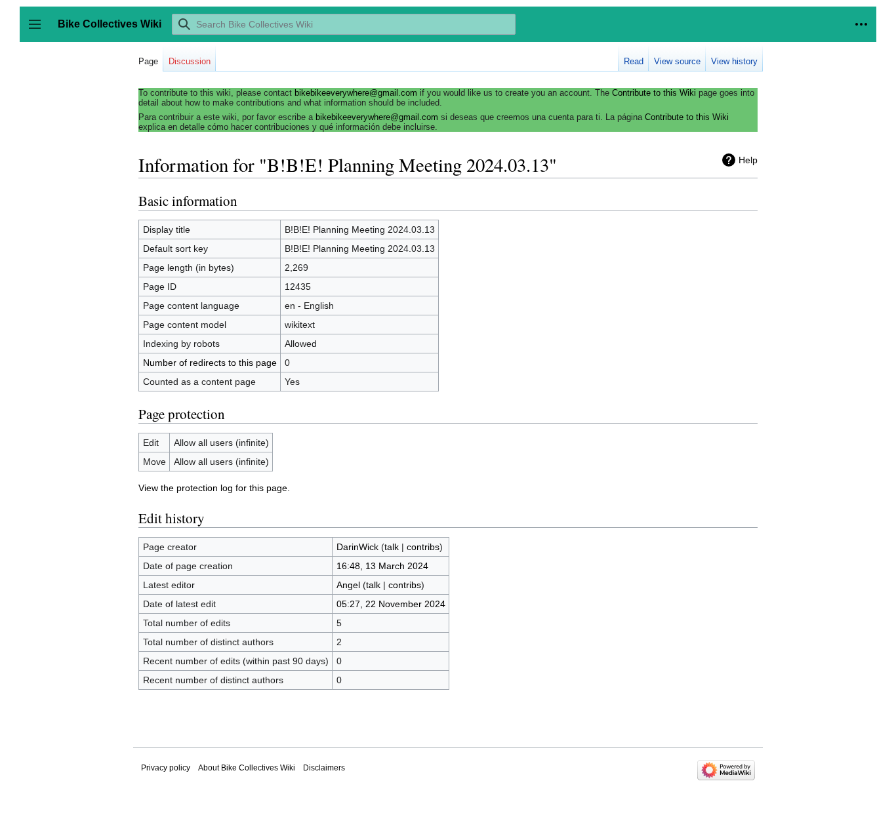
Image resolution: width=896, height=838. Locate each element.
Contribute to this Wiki (654, 93)
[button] (861, 24)
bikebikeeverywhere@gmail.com (356, 93)
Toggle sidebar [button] (39, 30)
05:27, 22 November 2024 (390, 604)
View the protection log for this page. (214, 488)
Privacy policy (165, 767)
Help (748, 160)
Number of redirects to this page (210, 362)
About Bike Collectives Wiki (246, 767)
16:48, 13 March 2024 (382, 566)
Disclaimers (324, 767)
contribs (423, 547)
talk (391, 547)
